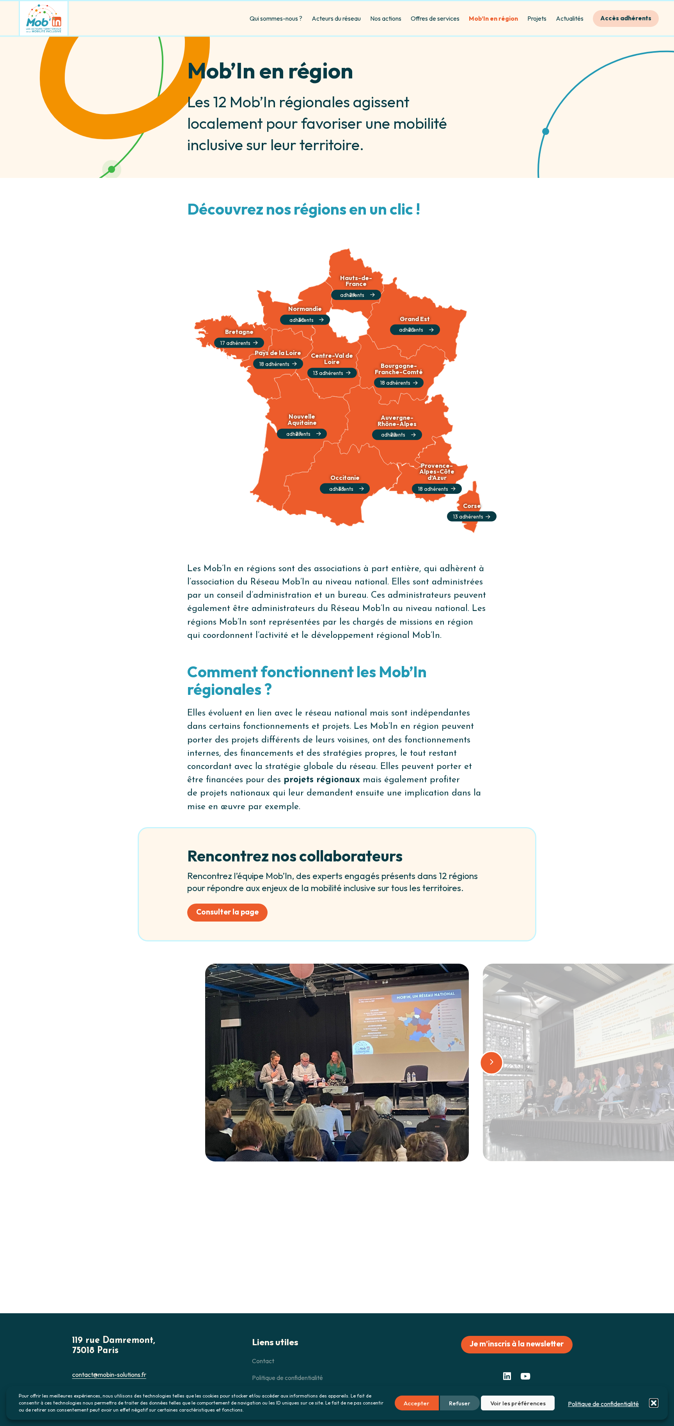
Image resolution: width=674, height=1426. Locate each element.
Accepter (416, 1403)
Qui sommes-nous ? (276, 18)
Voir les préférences (518, 1403)
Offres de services (435, 18)
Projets (536, 18)
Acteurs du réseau (336, 18)
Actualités (570, 18)
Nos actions (385, 18)
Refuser (459, 1403)
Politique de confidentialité (603, 1404)
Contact (263, 1360)
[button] (654, 1403)
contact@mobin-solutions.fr (109, 1374)
